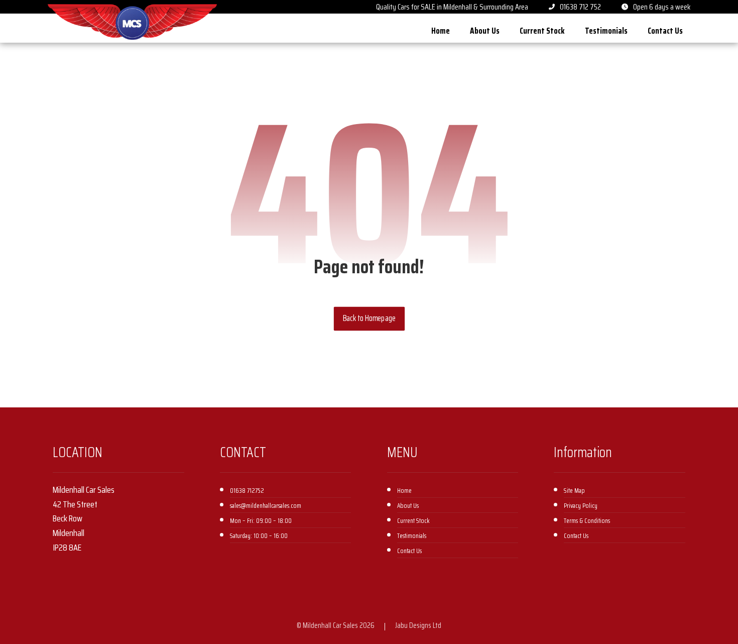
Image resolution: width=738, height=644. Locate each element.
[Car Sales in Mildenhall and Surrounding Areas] (132, 22)
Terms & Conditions (587, 520)
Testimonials (411, 535)
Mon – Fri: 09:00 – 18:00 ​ (261, 520)
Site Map (574, 490)
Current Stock (413, 520)
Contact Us (409, 551)
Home (404, 490)
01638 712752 (247, 490)
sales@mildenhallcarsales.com (265, 505)
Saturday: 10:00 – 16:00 (259, 535)
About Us (408, 505)
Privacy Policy (580, 505)
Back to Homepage (368, 318)
